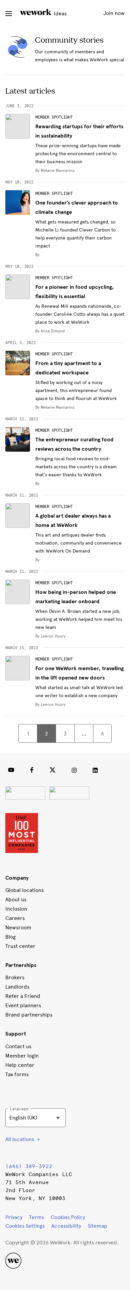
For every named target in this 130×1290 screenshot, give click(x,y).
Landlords (17, 987)
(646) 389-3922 (28, 1166)
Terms (36, 1217)
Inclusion (16, 909)
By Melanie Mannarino (55, 170)
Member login (22, 1056)
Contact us (18, 1046)
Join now (114, 13)
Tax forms (17, 1074)
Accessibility (66, 1226)
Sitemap (97, 1226)
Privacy (13, 1217)
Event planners (23, 1005)
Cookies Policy (68, 1217)
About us (15, 899)
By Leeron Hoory (50, 636)
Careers (15, 918)
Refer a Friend (22, 996)
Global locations (24, 890)
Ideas (59, 13)
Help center (19, 1065)
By (37, 254)
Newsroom (18, 927)
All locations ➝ (22, 1139)
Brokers (14, 977)
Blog (10, 937)
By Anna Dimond (50, 331)
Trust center (20, 946)
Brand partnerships (28, 1015)
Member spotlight (54, 117)
